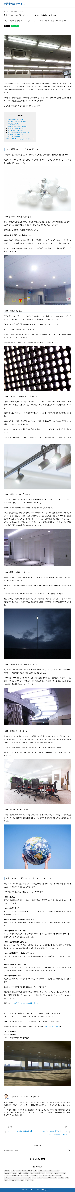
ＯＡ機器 (61, 1178)
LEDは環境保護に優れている (15, 136)
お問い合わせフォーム (52, 1026)
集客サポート (34, 1175)
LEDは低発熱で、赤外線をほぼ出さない (18, 126)
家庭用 (18, 1170)
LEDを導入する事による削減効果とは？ (26, 1003)
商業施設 (12, 21)
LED (65, 21)
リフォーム (50, 1173)
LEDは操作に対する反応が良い (16, 128)
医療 (67, 1178)
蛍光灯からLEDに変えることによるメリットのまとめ (20, 139)
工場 (41, 21)
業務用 (47, 21)
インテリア (27, 21)
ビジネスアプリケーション (12, 1175)
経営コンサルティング (10, 1173)
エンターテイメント (20, 1178)
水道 (29, 1178)
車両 (6, 1180)
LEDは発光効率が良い (13, 124)
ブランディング (9, 1178)
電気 (31, 1173)
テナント (35, 21)
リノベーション (42, 1178)
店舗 (6, 21)
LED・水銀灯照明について (18, 11)
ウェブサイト (29, 1180)
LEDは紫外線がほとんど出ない (16, 130)
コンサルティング (14, 1180)
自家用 (24, 1170)
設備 (52, 21)
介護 (22, 1180)
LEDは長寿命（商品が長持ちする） (17, 122)
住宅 (20, 1173)
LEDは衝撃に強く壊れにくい (15, 134)
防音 (55, 1178)
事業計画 (19, 21)
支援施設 (58, 1175)
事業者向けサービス (14, 3)
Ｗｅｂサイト (24, 1175)
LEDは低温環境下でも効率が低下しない (18, 132)
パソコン (51, 1175)
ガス (34, 1178)
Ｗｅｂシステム (43, 1170)
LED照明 (58, 21)
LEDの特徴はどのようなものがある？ (16, 119)
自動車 (50, 1178)
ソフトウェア (43, 1175)
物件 (64, 1173)
